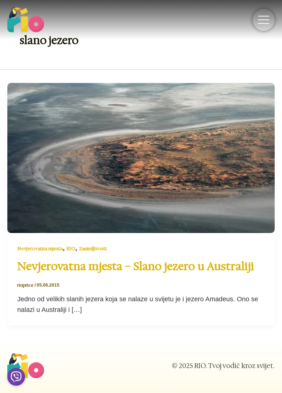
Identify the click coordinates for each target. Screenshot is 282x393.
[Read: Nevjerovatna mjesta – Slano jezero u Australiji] (141, 157)
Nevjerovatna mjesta (40, 248)
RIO (70, 248)
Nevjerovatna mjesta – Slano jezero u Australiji (135, 266)
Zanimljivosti (92, 248)
